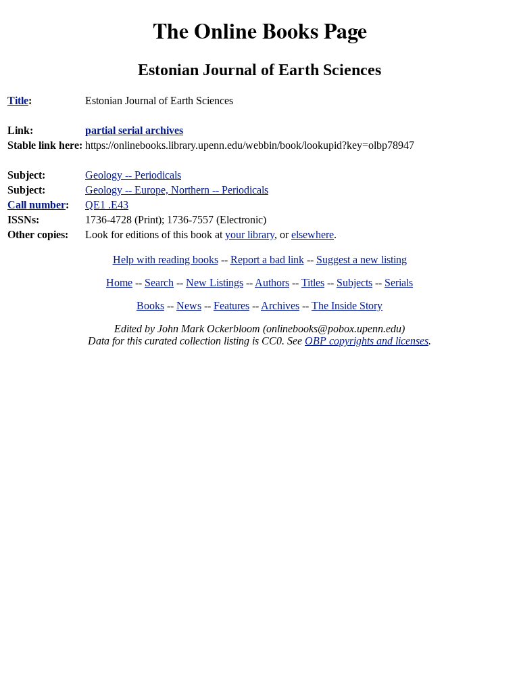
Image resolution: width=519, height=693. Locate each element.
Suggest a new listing (361, 259)
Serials (399, 282)
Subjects (354, 282)
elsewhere (312, 234)
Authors (272, 282)
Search (159, 282)
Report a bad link (267, 259)
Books (150, 305)
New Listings (214, 282)
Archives (280, 305)
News (188, 305)
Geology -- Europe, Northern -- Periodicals (176, 190)
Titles (312, 282)
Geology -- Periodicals (133, 175)
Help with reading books (165, 259)
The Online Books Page (260, 30)
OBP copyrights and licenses (366, 340)
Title (17, 100)
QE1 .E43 (106, 204)
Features (231, 305)
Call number (36, 204)
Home (119, 282)
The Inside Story (347, 305)
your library (249, 234)
